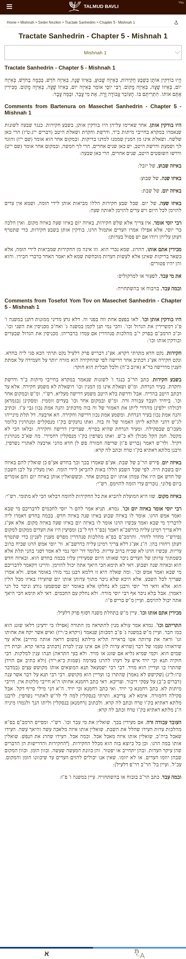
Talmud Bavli (101, 6)
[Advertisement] (93, 804)
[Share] (176, 22)
